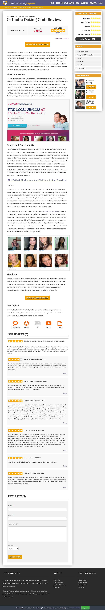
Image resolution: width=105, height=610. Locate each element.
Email (11, 515)
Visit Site (91, 87)
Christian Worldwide (90, 92)
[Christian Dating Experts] (19, 3)
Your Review (13, 524)
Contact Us (57, 587)
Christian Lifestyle (90, 102)
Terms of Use (82, 585)
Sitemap (81, 587)
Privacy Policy (82, 580)
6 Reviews (58, 33)
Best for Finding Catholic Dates (21, 16)
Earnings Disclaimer (60, 585)
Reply (65, 374)
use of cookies (75, 608)
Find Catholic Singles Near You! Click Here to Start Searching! (37, 180)
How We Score (58, 582)
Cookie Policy (82, 582)
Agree (85, 608)
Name (10, 506)
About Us (57, 580)
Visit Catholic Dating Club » (37, 44)
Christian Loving (90, 81)
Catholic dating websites (51, 211)
